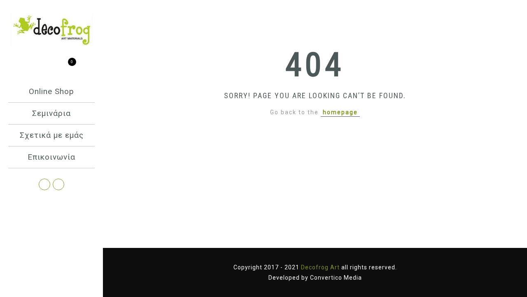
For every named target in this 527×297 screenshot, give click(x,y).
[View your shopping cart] (66, 67)
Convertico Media (336, 277)
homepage (340, 112)
